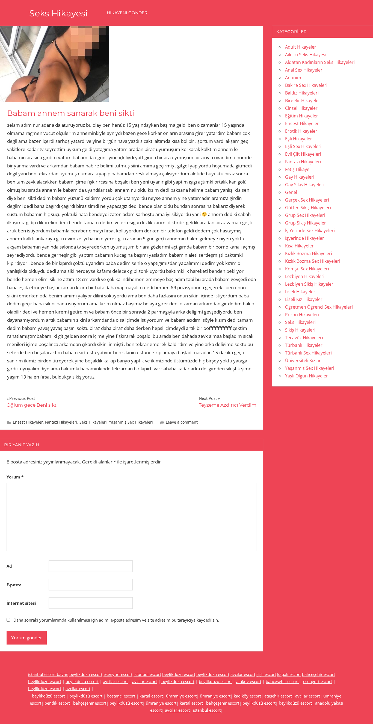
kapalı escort (289, 674)
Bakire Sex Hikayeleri (306, 85)
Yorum (15, 477)
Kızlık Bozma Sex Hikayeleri (312, 261)
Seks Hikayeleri (93, 422)
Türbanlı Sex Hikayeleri (308, 353)
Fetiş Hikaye (297, 169)
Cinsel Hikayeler (301, 108)
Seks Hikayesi (58, 13)
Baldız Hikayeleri (302, 93)
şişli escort (266, 674)
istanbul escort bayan (48, 674)
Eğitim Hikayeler (301, 116)
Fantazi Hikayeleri (61, 422)
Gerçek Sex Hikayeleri (307, 200)
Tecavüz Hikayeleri (304, 338)
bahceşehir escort (318, 674)
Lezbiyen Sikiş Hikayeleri (309, 284)
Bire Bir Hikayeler (302, 100)
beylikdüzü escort (44, 681)
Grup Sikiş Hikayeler (305, 223)
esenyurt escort (117, 674)
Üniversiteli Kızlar (303, 360)
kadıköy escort (247, 696)
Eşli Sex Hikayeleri (303, 146)
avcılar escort (242, 674)
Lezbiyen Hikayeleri (304, 276)
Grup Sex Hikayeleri (305, 215)
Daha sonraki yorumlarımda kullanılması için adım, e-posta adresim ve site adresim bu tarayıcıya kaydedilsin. (116, 620)
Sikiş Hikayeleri (300, 330)
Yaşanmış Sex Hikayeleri (131, 422)
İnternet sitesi (21, 603)
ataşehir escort (278, 696)
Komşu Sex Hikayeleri (307, 269)
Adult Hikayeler (300, 47)
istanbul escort (147, 674)
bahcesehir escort (282, 681)
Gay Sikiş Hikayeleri (304, 185)
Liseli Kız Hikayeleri (304, 299)
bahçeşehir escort (89, 703)
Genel (291, 192)
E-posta (14, 584)
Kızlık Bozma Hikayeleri (308, 253)
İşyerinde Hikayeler (304, 238)
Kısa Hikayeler (299, 246)
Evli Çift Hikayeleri (303, 154)
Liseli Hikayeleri (300, 292)
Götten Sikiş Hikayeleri (308, 208)
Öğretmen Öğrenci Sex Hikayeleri (319, 307)
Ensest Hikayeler (28, 422)
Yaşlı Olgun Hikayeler (306, 376)
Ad (9, 566)
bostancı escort (121, 696)
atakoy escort (248, 681)
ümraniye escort (181, 696)
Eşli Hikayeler (298, 139)
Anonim (293, 78)
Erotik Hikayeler (301, 131)
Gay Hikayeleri (299, 177)
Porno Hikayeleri (302, 315)
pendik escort (57, 703)
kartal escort (151, 696)
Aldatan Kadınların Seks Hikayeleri (320, 62)
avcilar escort (115, 681)
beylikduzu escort (85, 674)
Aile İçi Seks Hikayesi (305, 55)
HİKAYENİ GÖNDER (127, 12)
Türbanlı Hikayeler (303, 345)
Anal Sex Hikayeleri (304, 70)
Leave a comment (182, 422)
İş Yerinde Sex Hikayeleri (310, 230)
